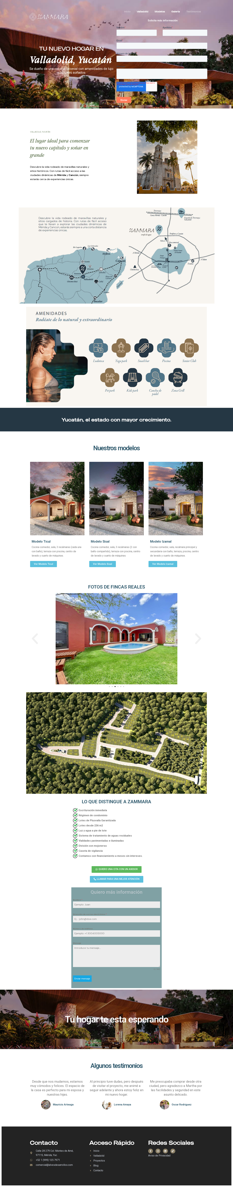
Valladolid (142, 11)
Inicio (127, 11)
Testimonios (193, 11)
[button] (35, 639)
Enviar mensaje (82, 978)
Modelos (160, 11)
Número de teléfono (83, 928)
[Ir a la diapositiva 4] (117, 686)
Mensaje (77, 943)
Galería (175, 11)
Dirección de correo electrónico (90, 914)
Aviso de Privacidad (159, 1155)
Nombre (77, 900)
